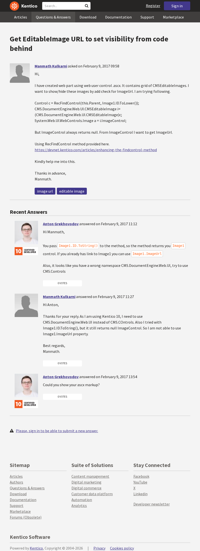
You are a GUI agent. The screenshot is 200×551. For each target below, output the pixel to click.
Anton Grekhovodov (61, 223)
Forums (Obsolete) (25, 517)
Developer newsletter (151, 504)
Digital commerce (86, 488)
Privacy (99, 548)
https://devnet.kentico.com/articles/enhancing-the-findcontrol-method (96, 149)
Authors (16, 482)
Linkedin (140, 493)
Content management (90, 476)
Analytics (79, 505)
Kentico (36, 548)
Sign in (177, 5)
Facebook (141, 476)
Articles (20, 17)
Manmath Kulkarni (51, 66)
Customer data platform (92, 493)
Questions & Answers (53, 17)
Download (88, 17)
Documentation (118, 17)
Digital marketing (86, 482)
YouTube (140, 482)
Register (153, 5)
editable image (71, 191)
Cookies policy (122, 548)
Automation (81, 499)
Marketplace (173, 17)
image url (45, 191)
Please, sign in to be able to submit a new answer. (57, 430)
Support (147, 17)
